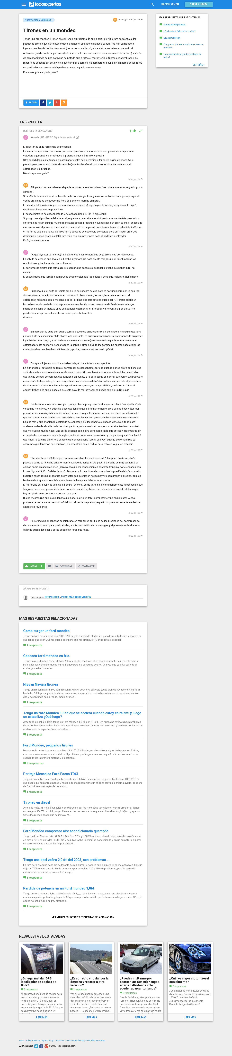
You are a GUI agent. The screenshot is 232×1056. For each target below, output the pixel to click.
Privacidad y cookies (95, 1040)
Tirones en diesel (36, 802)
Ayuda (45, 1040)
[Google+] (46, 1046)
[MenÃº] (23, 4)
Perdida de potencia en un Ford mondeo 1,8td (58, 888)
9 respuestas (35, 763)
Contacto (59, 1040)
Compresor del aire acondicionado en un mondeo (183, 46)
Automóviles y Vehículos (38, 20)
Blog (51, 1040)
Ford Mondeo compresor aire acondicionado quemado (65, 831)
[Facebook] (41, 1046)
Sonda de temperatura (174, 24)
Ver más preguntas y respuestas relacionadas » (83, 917)
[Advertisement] (83, 85)
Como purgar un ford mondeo (46, 631)
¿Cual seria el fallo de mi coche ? (179, 31)
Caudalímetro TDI (172, 38)
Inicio (21, 1040)
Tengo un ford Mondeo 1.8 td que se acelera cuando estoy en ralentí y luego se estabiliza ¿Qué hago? (82, 715)
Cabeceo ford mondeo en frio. (46, 656)
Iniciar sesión (170, 4)
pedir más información (76, 597)
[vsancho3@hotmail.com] (77, 137)
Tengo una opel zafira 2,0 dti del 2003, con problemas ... (66, 860)
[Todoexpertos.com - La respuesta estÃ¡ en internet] (45, 4)
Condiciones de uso (74, 1040)
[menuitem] (43, 102)
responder (52, 597)
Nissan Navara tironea (40, 684)
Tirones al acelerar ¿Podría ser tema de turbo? (182, 56)
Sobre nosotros (33, 1040)
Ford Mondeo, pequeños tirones (48, 745)
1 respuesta (34, 645)
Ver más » (199, 64)
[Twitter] (35, 1046)
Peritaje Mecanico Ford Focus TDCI (50, 774)
